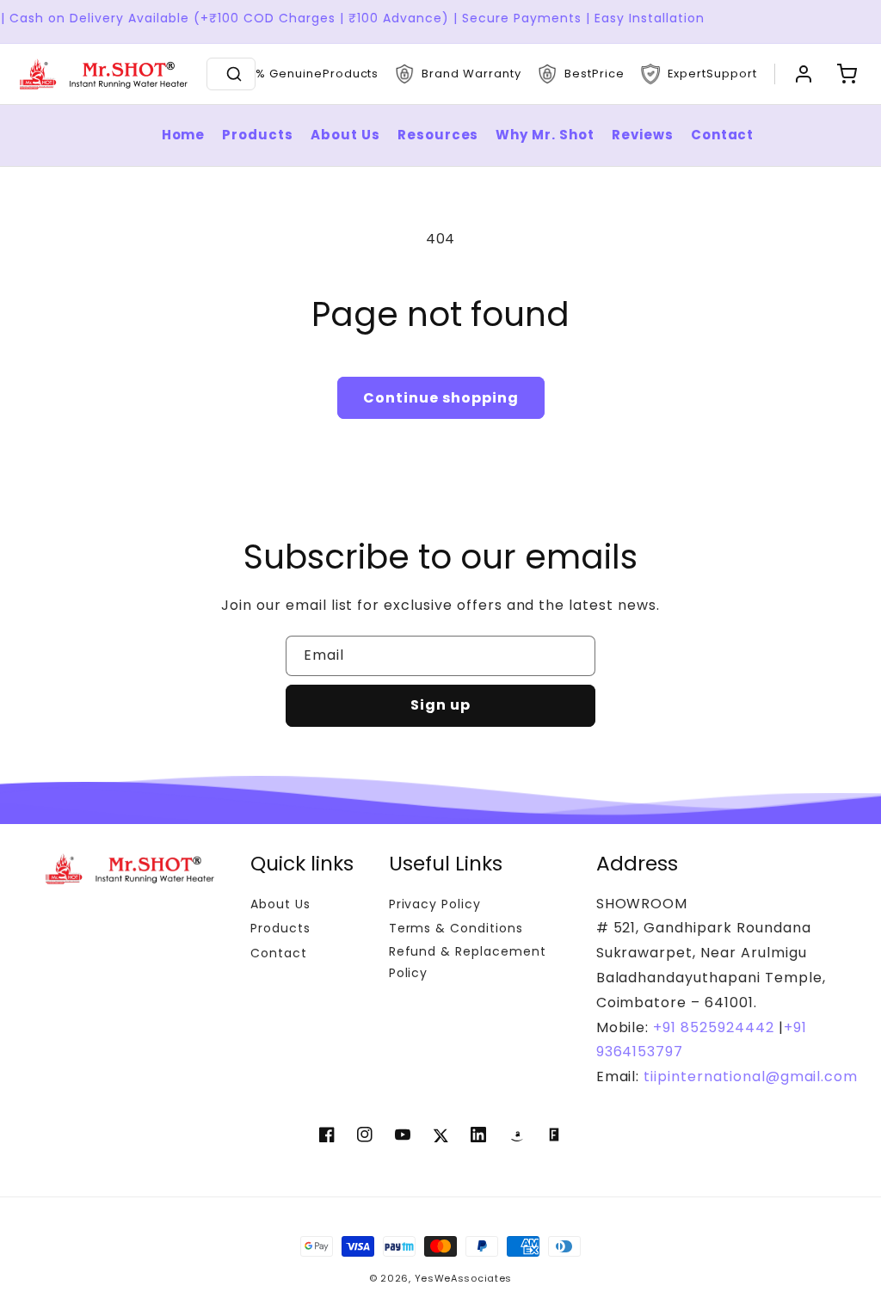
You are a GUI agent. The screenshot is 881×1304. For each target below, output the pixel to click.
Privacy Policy (435, 904)
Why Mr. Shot (545, 135)
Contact (723, 135)
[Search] (234, 74)
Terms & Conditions (456, 928)
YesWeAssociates (464, 1278)
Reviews (643, 135)
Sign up (440, 705)
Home (184, 135)
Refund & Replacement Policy (467, 962)
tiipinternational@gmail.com (748, 1076)
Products (257, 135)
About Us (345, 135)
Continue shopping (441, 398)
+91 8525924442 (713, 1027)
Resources (438, 135)
